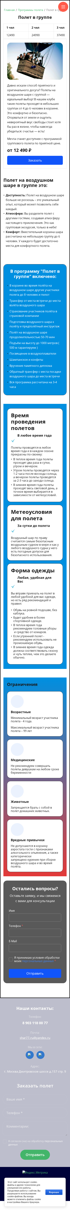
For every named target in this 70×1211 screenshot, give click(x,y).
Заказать (35, 160)
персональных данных (38, 961)
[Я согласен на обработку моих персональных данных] (11, 959)
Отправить (35, 973)
